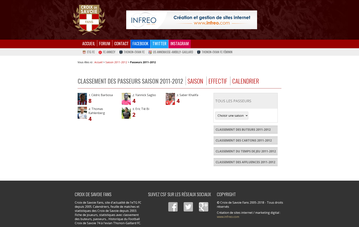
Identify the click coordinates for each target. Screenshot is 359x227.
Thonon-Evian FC (134, 52)
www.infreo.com (228, 217)
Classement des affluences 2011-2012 (245, 162)
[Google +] (203, 206)
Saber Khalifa (189, 95)
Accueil (88, 43)
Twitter (159, 43)
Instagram (179, 43)
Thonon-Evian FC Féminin (217, 52)
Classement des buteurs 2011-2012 (243, 130)
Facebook (140, 43)
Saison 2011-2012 (116, 62)
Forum (104, 43)
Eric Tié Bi (142, 109)
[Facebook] (173, 206)
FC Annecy (109, 52)
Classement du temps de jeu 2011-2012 (246, 151)
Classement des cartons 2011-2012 (244, 140)
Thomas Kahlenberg (96, 111)
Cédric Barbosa (102, 95)
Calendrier (245, 80)
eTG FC (91, 52)
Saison (195, 80)
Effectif (217, 80)
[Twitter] (188, 206)
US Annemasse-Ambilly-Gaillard (173, 52)
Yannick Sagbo (145, 95)
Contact (121, 43)
